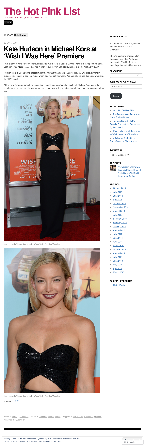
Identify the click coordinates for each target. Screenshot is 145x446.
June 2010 (118, 260)
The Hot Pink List (42, 10)
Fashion (51, 416)
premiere (97, 416)
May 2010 (117, 264)
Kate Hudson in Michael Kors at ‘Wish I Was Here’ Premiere (50, 52)
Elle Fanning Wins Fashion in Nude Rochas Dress (124, 116)
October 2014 (119, 188)
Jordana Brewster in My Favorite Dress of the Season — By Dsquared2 (125, 124)
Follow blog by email (123, 82)
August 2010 (119, 253)
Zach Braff (21, 420)
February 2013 (120, 218)
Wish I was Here (10, 420)
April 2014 (117, 199)
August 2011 (119, 230)
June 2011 (118, 237)
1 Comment (24, 416)
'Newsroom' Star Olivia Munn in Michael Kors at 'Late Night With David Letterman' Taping (129, 171)
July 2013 (117, 214)
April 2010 (117, 268)
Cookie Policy (56, 441)
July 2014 (117, 191)
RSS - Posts (119, 284)
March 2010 (118, 272)
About (8, 22)
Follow (116, 95)
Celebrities (43, 416)
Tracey (14, 416)
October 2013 (119, 203)
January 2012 (119, 226)
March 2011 (118, 245)
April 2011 (117, 241)
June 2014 (118, 195)
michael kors (88, 416)
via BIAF (15, 400)
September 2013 (120, 207)
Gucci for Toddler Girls (123, 110)
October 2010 (119, 249)
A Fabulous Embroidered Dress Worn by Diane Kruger (123, 139)
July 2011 (117, 233)
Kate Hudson (78, 416)
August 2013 (119, 210)
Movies (57, 416)
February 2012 (120, 222)
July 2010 (117, 256)
